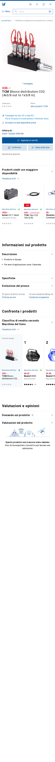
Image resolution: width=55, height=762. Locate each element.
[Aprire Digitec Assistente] (44, 4)
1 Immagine (27, 83)
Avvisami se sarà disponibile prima (20, 122)
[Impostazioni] (30, 4)
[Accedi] (37, 4)
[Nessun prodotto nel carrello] (50, 4)
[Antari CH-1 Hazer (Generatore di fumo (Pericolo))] (11, 204)
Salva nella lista (42, 147)
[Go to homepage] (4, 4)
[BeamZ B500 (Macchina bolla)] (33, 360)
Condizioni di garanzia (39, 297)
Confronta (16, 147)
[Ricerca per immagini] (50, 11)
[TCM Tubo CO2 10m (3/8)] (33, 204)
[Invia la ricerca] (16, 11)
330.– (6, 88)
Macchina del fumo (9, 209)
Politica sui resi (9, 297)
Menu (7, 11)
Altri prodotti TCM (39, 105)
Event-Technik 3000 (11, 133)
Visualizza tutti (9, 178)
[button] (27, 117)
